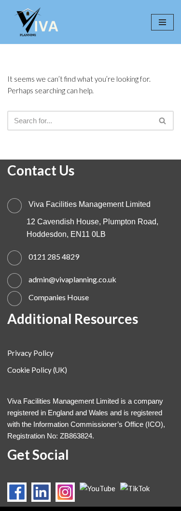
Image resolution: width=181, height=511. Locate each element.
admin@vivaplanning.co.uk (72, 279)
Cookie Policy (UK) (37, 369)
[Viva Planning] (36, 22)
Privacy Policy (30, 353)
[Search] (163, 121)
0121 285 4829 (53, 256)
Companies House (58, 297)
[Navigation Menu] (162, 22)
